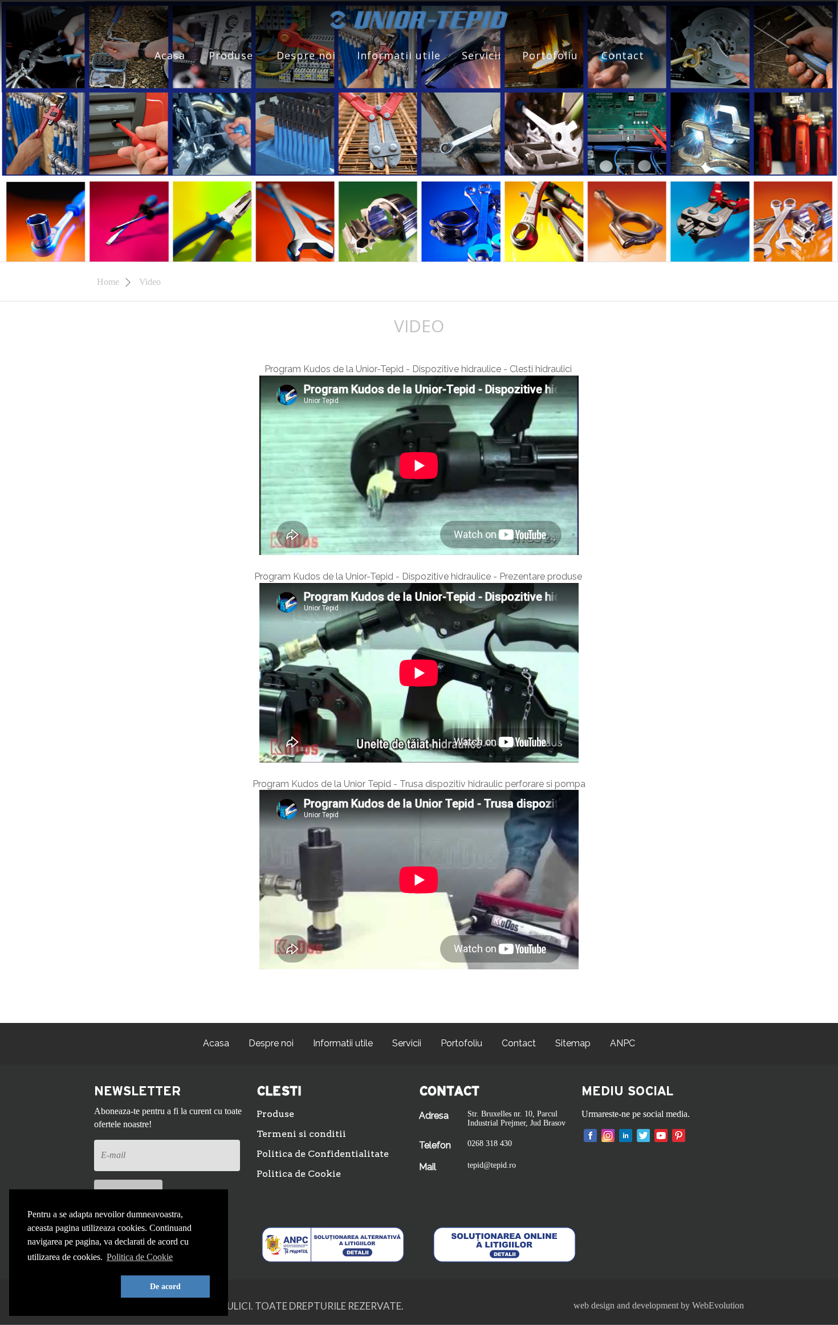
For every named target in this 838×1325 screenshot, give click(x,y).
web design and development (625, 1305)
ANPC (622, 1043)
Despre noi (306, 55)
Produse (231, 55)
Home (109, 282)
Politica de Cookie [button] (140, 1257)
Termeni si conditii (301, 1133)
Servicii (481, 55)
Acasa (169, 55)
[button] (71, 1286)
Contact (622, 55)
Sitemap (573, 1043)
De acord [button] (165, 1286)
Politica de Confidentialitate (323, 1153)
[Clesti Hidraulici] (419, 19)
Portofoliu (550, 55)
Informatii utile (399, 55)
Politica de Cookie (299, 1173)
